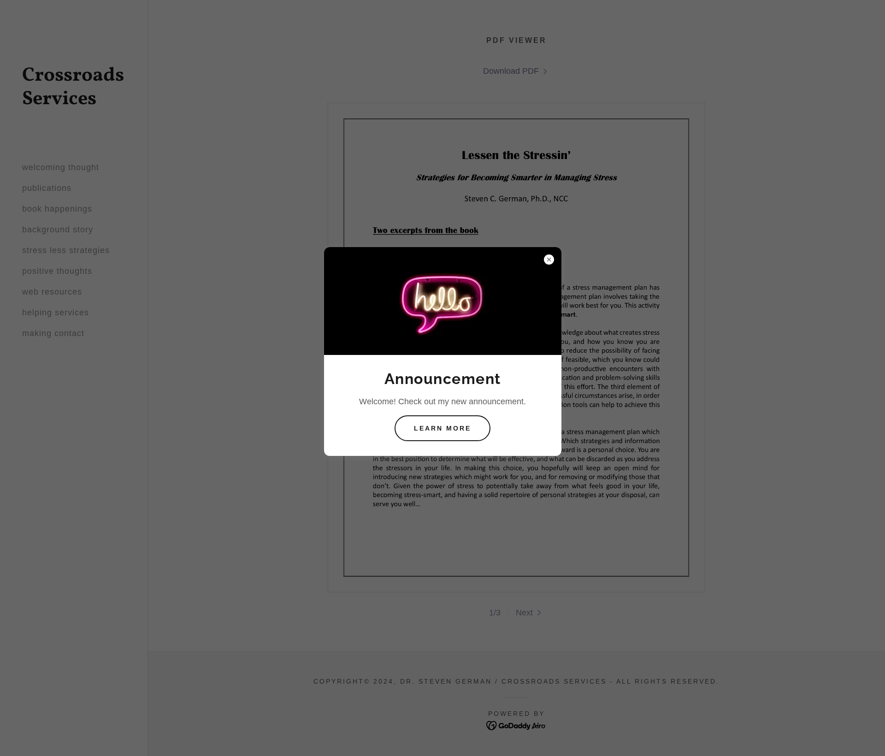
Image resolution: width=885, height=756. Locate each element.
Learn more (442, 428)
